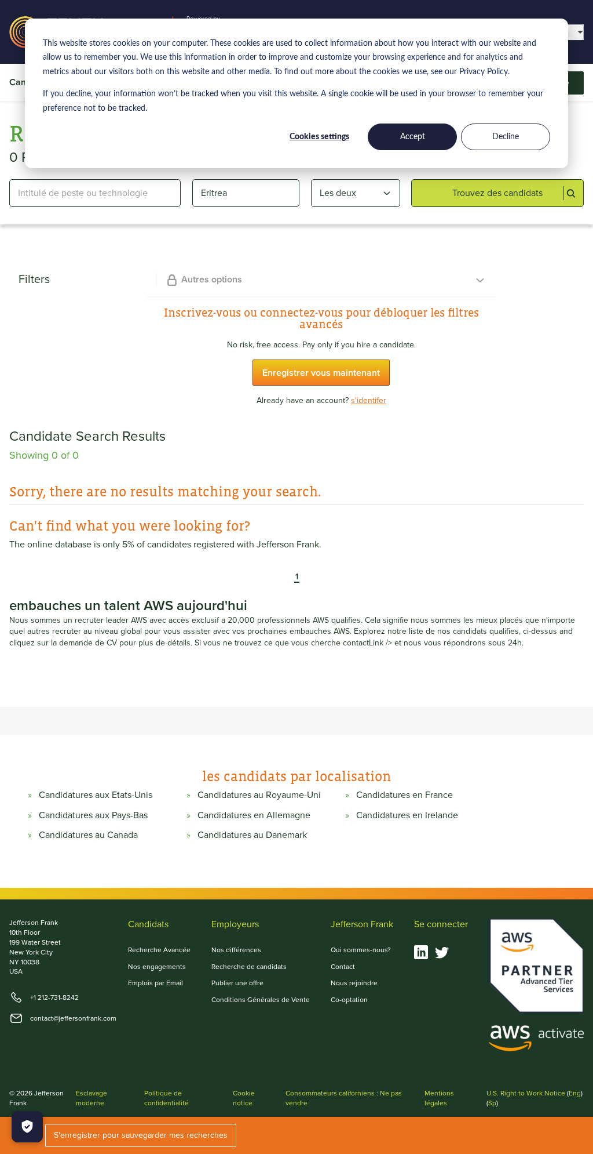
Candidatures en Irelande (407, 815)
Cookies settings (319, 137)
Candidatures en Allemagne (253, 815)
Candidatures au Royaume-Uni (259, 795)
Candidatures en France (404, 795)
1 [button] (296, 577)
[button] (288, 577)
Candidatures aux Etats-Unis (95, 795)
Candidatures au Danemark (252, 835)
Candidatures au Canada (88, 835)
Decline (505, 137)
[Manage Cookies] (27, 1126)
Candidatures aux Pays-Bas (93, 815)
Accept (412, 137)
